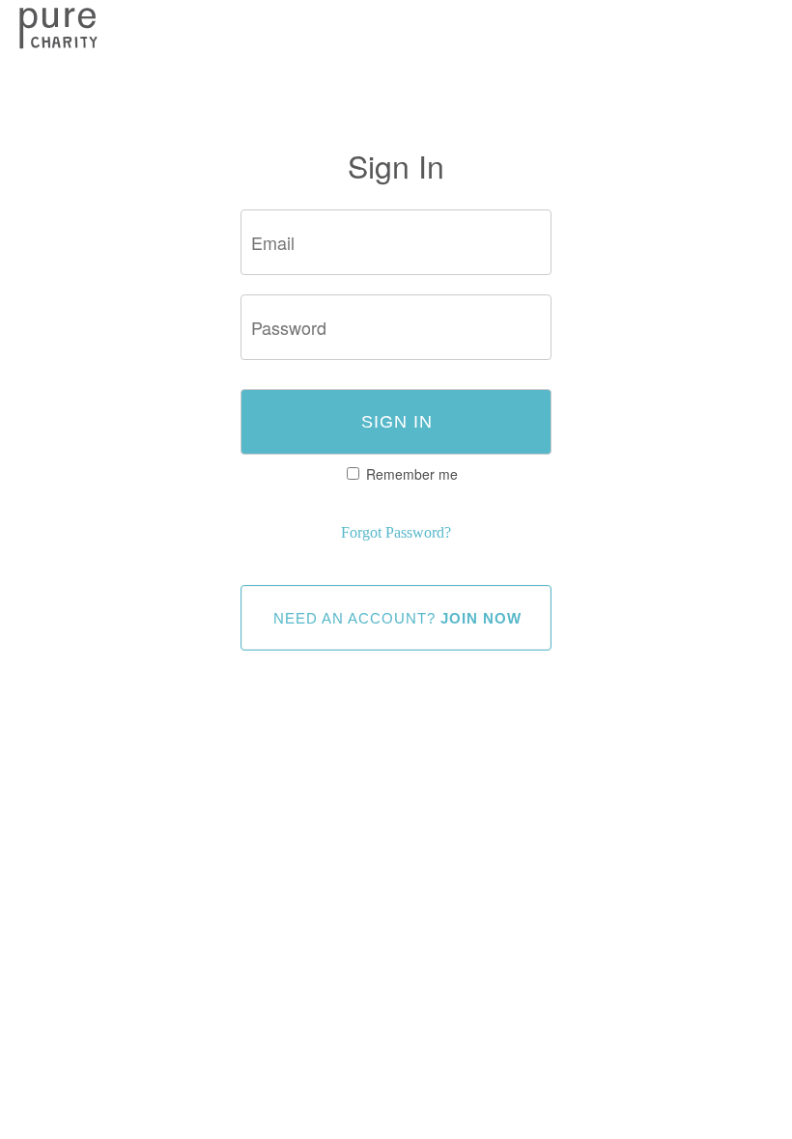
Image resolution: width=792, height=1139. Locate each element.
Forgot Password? (396, 532)
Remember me (412, 474)
